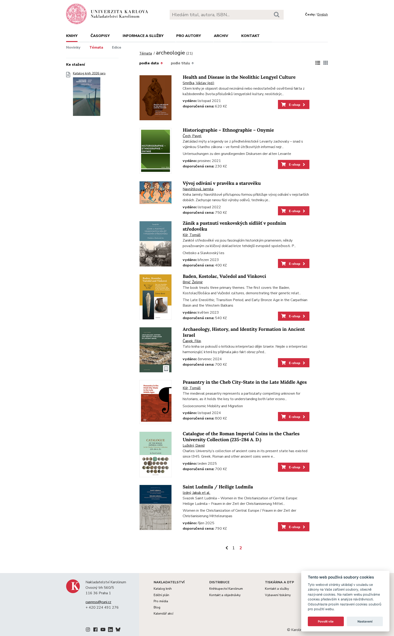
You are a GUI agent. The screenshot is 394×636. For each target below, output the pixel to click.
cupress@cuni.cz (98, 602)
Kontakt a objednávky (225, 595)
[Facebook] (95, 630)
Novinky (73, 47)
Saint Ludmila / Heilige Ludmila (218, 487)
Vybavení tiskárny (278, 595)
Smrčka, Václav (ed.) (198, 83)
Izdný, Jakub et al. (196, 492)
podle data (149, 63)
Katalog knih (163, 588)
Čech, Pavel (192, 135)
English (322, 14)
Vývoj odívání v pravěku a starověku (222, 183)
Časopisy (100, 35)
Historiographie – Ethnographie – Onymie (228, 130)
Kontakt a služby (277, 588)
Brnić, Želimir (193, 282)
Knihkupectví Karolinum (226, 588)
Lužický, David (194, 445)
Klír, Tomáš (192, 234)
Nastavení (365, 621)
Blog (157, 607)
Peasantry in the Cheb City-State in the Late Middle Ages (245, 382)
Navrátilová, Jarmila (198, 189)
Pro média (161, 601)
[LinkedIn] (110, 630)
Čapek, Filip (192, 341)
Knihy (72, 35)
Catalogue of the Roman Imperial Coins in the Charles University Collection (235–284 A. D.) (241, 437)
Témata (96, 47)
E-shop (294, 104)
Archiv (221, 35)
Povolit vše (326, 621)
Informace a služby (143, 35)
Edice (116, 47)
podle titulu (180, 63)
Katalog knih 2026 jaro (89, 73)
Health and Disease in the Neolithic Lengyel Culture (239, 77)
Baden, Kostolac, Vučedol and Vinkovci (224, 276)
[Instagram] (88, 630)
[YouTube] (103, 630)
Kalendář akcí (163, 613)
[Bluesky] (118, 630)
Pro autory (188, 35)
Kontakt (250, 35)
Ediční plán (161, 595)
